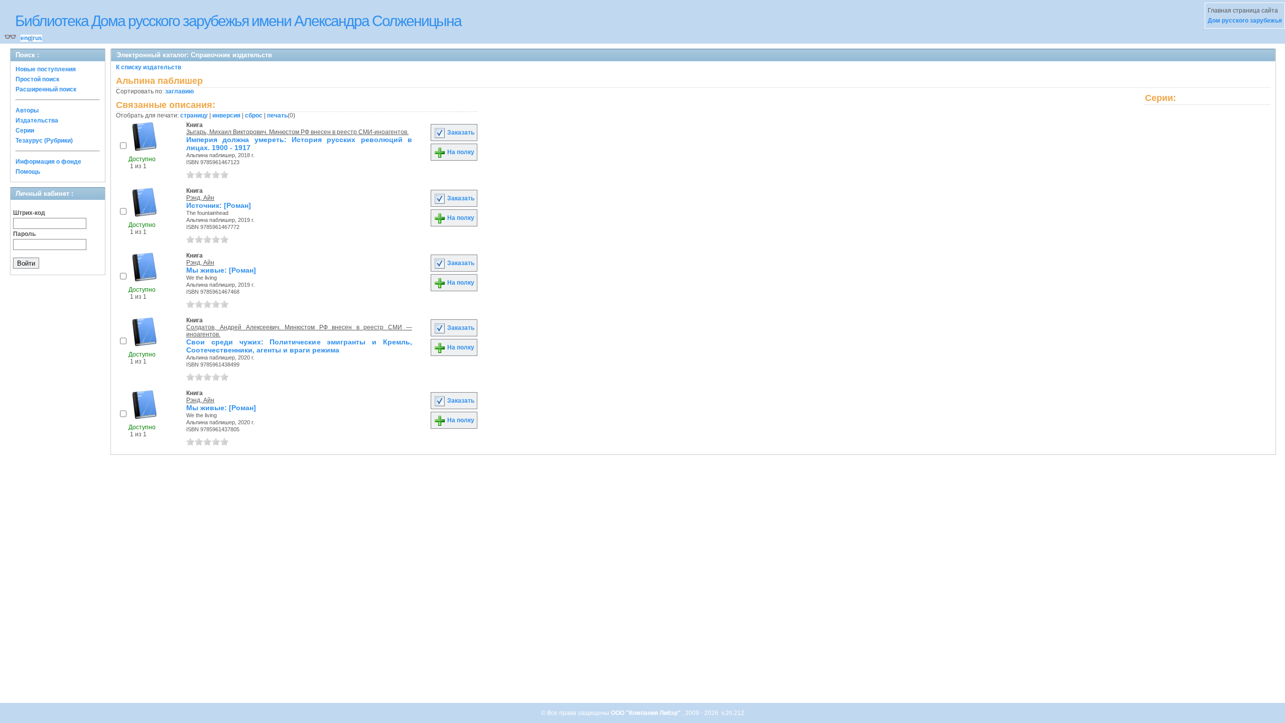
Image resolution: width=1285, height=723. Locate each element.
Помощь (28, 171)
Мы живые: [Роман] (221, 270)
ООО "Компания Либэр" (646, 712)
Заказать (460, 132)
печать (277, 115)
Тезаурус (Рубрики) (44, 140)
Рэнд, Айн (200, 197)
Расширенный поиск (46, 89)
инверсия (226, 115)
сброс (254, 115)
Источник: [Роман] (218, 205)
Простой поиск (37, 79)
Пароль (24, 233)
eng (26, 38)
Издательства (37, 120)
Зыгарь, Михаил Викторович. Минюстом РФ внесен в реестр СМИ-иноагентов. (297, 132)
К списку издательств (148, 67)
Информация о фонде (48, 161)
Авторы (27, 110)
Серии (25, 130)
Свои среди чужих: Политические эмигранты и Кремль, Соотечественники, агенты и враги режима (299, 346)
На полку (460, 152)
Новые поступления (46, 69)
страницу (194, 115)
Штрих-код (29, 212)
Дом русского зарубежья (1245, 20)
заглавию (179, 91)
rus (37, 38)
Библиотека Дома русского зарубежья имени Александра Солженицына (238, 21)
